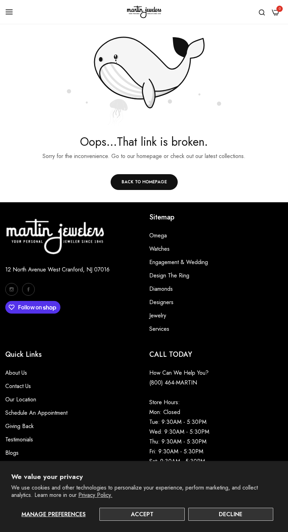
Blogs (12, 453)
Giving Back (19, 426)
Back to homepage (144, 182)
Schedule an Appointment (36, 413)
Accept (142, 514)
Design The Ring (169, 275)
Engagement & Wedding (178, 262)
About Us (16, 373)
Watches (159, 249)
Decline (230, 514)
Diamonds (161, 289)
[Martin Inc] (144, 12)
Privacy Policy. (95, 495)
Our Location (20, 399)
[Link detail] (11, 289)
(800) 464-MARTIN (173, 383)
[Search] (262, 12)
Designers (161, 302)
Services (159, 329)
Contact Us (18, 386)
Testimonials (19, 439)
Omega (158, 235)
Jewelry (157, 315)
